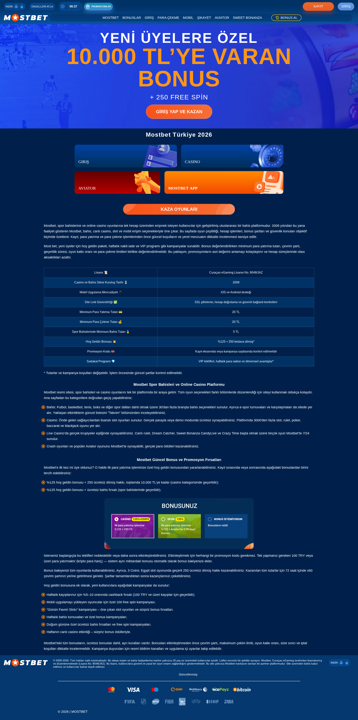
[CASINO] (232, 156)
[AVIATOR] (117, 182)
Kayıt (318, 6)
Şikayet (204, 18)
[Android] (16, 6)
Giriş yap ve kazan (179, 111)
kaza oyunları (179, 209)
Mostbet (111, 18)
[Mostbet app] (223, 182)
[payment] (179, 689)
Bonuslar (132, 18)
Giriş (346, 6)
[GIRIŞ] (126, 156)
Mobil (188, 18)
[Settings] (63, 6)
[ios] (22, 6)
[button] (351, 702)
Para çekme (168, 18)
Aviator (222, 18)
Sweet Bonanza (247, 18)
